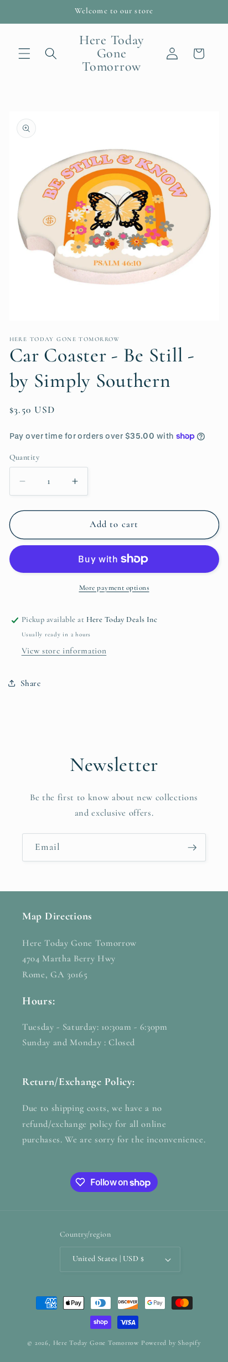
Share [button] (30, 683)
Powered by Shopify (171, 1343)
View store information (64, 651)
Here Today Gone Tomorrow (96, 1343)
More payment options (114, 587)
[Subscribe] (192, 847)
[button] (24, 53)
